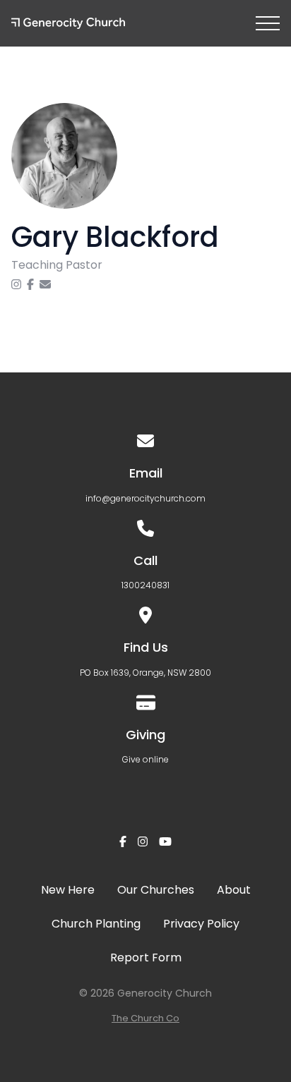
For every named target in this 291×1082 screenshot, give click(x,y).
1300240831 (145, 585)
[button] (268, 23)
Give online (145, 759)
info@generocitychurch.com (145, 498)
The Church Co (145, 1018)
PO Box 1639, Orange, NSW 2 (137, 673)
